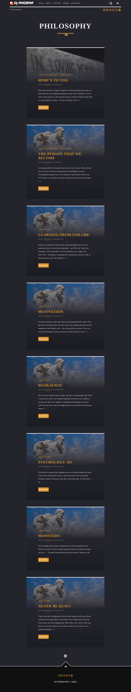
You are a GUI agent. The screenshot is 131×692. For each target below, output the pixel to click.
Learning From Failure (63, 235)
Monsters (49, 536)
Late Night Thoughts (48, 75)
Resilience (50, 385)
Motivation (50, 312)
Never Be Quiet (54, 606)
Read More (43, 107)
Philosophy (66, 75)
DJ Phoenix (47, 84)
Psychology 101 (55, 462)
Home (12, 9)
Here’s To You (53, 80)
